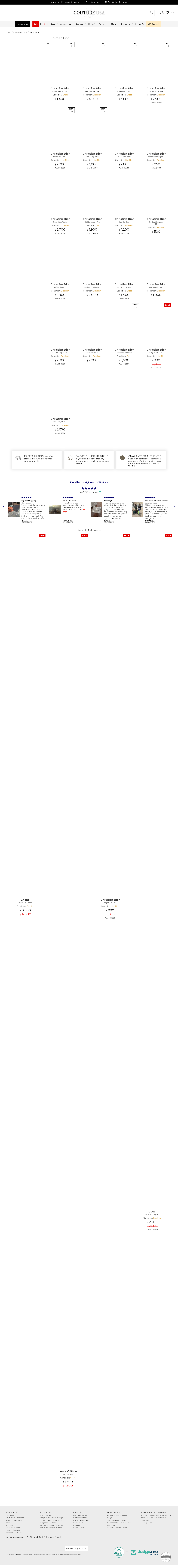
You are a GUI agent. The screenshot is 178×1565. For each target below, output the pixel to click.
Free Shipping (92, 2)
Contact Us (78, 1523)
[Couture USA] (89, 13)
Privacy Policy (27, 1554)
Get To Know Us (80, 1515)
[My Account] (162, 13)
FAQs (109, 1518)
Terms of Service (39, 1554)
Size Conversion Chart (116, 1520)
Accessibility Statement (117, 1528)
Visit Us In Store (80, 1518)
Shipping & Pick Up (14, 1520)
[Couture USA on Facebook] (27, 1537)
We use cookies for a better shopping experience (63, 1554)
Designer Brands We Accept (51, 1518)
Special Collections (14, 1533)
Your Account (11, 1515)
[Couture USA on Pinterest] (34, 1537)
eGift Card (10, 1525)
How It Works (45, 1515)
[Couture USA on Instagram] (31, 1537)
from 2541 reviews (87, 492)
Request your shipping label (51, 1525)
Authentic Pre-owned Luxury (65, 2)
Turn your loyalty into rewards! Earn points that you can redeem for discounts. (156, 1517)
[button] (54, 24)
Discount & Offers (13, 1528)
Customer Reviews (81, 1520)
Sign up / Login (147, 1523)
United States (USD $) (74, 1549)
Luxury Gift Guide (13, 1530)
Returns (9, 1523)
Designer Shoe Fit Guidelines (119, 1523)
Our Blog (111, 1525)
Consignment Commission (51, 1520)
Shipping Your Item (48, 1523)
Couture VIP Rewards (15, 1518)
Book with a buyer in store (51, 1528)
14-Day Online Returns (116, 2)
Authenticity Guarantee (117, 1515)
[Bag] (172, 13)
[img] (89, 488)
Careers (76, 1525)
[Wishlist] (167, 13)
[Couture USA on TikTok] (37, 1537)
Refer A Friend (79, 1528)
